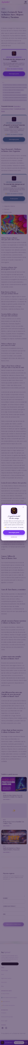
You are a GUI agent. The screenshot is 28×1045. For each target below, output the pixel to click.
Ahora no (14, 537)
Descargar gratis (14, 532)
